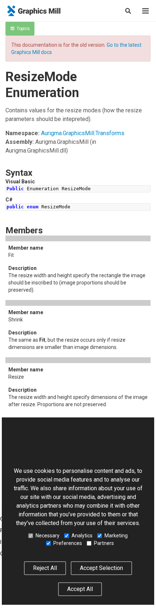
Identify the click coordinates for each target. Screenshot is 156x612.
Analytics (82, 535)
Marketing (116, 535)
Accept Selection (101, 568)
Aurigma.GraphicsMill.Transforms (82, 133)
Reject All (45, 568)
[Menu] (145, 11)
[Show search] (128, 11)
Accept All (80, 589)
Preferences (67, 543)
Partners (104, 543)
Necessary (47, 535)
